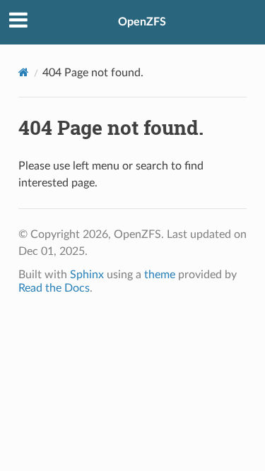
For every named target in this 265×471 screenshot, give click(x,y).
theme (159, 274)
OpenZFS (142, 22)
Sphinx (87, 274)
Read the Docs (54, 288)
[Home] (23, 72)
